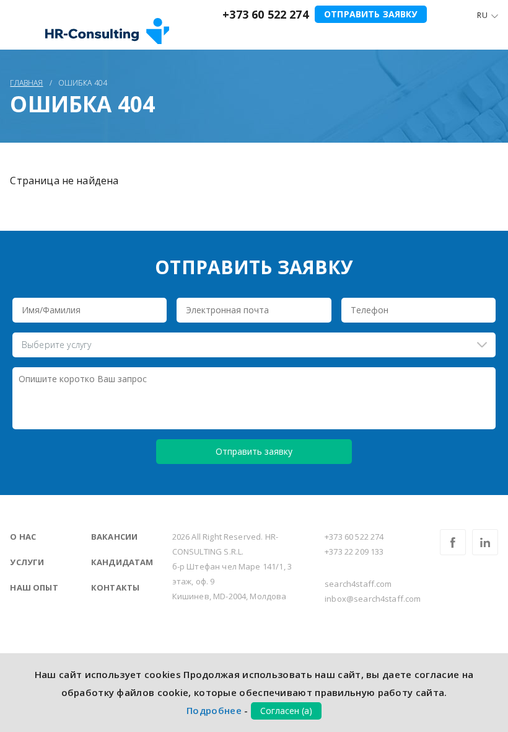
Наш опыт (34, 587)
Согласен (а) (286, 710)
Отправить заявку (371, 14)
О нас (23, 536)
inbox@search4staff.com (373, 598)
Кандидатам (122, 562)
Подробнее (214, 710)
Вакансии (114, 536)
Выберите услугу (56, 344)
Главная (26, 83)
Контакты (115, 587)
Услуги (27, 562)
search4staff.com (358, 583)
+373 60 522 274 (265, 14)
